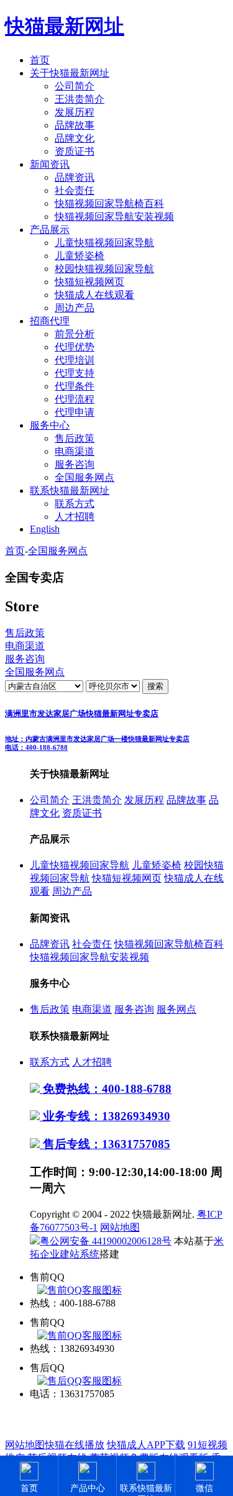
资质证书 (74, 151)
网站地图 (120, 1227)
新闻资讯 (50, 164)
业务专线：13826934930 (105, 1116)
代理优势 (74, 347)
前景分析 (74, 334)
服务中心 (50, 425)
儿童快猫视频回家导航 (104, 242)
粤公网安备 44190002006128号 (105, 1241)
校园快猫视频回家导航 (104, 268)
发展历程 (74, 112)
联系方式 (74, 503)
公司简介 (74, 86)
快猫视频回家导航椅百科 (109, 203)
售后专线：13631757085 (105, 1144)
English (45, 529)
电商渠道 (74, 451)
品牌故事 (74, 125)
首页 (40, 60)
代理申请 (74, 412)
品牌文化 (74, 138)
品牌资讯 (74, 177)
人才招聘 (74, 516)
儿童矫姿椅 (79, 255)
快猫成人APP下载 (146, 1444)
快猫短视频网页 (89, 281)
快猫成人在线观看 (94, 295)
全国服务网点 (84, 477)
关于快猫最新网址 (69, 73)
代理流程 (74, 399)
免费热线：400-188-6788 (105, 1088)
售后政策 (74, 438)
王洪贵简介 (79, 99)
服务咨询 (74, 464)
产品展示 (50, 229)
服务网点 (176, 1009)
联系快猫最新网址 (69, 490)
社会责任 (74, 190)
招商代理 (50, 321)
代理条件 (74, 386)
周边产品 (74, 308)
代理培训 (74, 360)
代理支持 (74, 373)
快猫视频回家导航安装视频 (114, 216)
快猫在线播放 (74, 1444)
